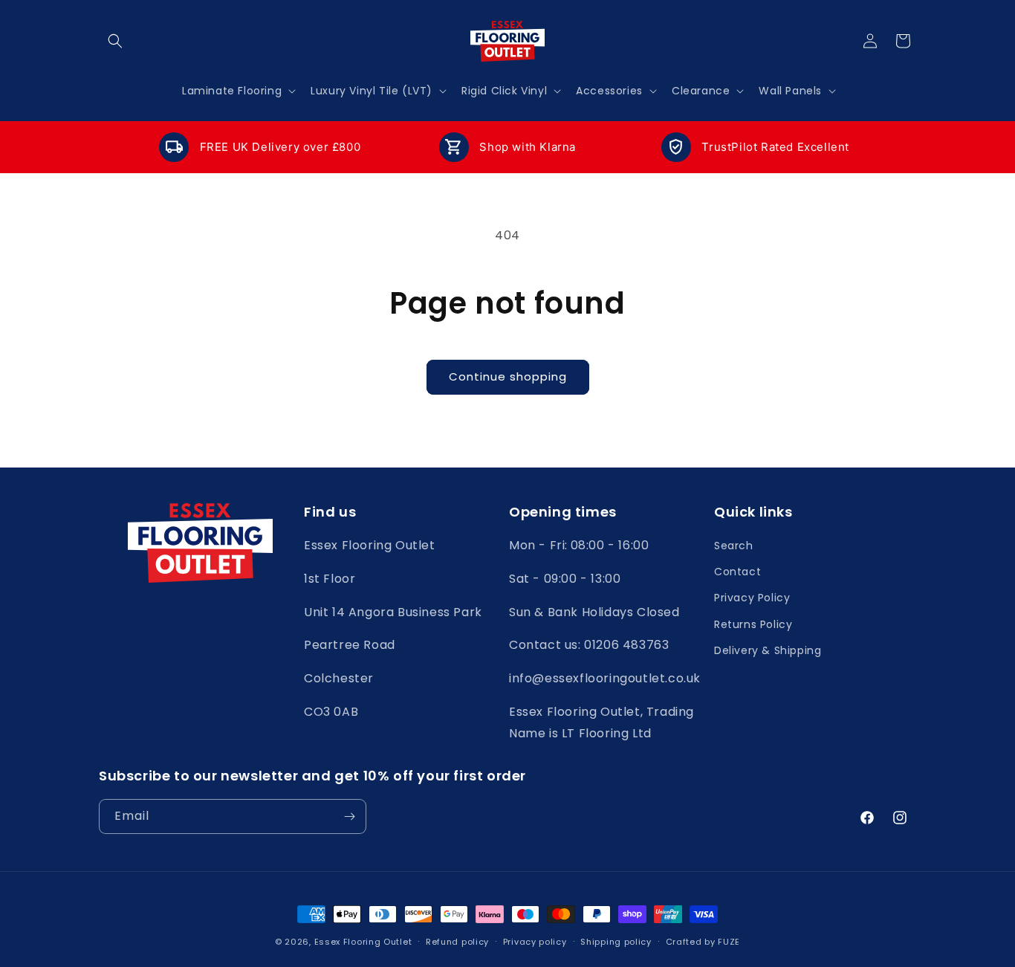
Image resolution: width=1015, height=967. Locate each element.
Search (733, 545)
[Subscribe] (349, 816)
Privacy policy (535, 942)
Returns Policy (753, 624)
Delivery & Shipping (767, 650)
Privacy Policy (752, 597)
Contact (737, 571)
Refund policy (457, 942)
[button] (115, 41)
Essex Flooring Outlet (363, 942)
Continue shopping (508, 376)
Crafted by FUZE (703, 942)
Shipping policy (616, 942)
